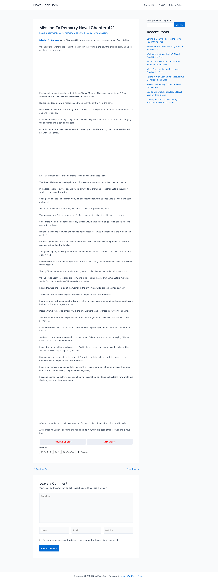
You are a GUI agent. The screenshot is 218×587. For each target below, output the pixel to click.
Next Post (133, 469)
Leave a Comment (48, 33)
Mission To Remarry (49, 40)
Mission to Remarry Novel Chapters (91, 33)
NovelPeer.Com (45, 5)
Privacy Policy (176, 5)
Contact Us (149, 5)
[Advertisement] (86, 72)
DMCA (162, 5)
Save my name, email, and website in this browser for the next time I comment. (80, 540)
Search (179, 25)
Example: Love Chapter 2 (159, 20)
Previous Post (41, 469)
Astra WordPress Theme (132, 576)
